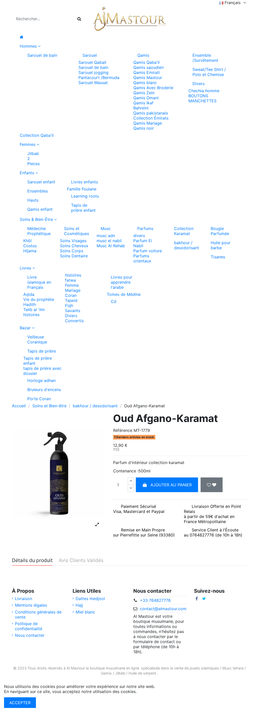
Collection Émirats (150, 118)
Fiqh (69, 305)
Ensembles (37, 191)
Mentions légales (31, 605)
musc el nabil (109, 240)
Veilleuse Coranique (37, 339)
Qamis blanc (145, 82)
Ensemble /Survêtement (205, 58)
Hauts (32, 200)
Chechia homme (203, 90)
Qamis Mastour (147, 77)
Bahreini (140, 107)
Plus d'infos (149, 691)
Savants (72, 310)
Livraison (23, 598)
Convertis (74, 320)
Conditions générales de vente (38, 614)
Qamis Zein (144, 92)
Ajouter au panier (171, 484)
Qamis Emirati (146, 72)
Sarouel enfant (41, 181)
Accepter (20, 702)
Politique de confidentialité (28, 626)
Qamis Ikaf (143, 102)
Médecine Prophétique (39, 231)
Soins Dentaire (74, 255)
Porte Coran (39, 398)
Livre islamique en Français (39, 282)
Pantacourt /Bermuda (98, 77)
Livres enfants (84, 181)
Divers (198, 83)
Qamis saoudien (148, 67)
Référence (122, 430)
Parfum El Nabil (142, 243)
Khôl (27, 240)
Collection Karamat (183, 231)
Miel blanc (85, 611)
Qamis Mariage (147, 123)
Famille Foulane (81, 188)
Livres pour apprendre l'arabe (121, 282)
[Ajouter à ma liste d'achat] (212, 484)
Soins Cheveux (74, 245)
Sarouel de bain (42, 55)
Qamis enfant (40, 209)
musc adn (106, 235)
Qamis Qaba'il (146, 62)
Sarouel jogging (93, 72)
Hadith (29, 304)
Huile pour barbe (220, 245)
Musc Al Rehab (111, 245)
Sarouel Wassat (93, 82)
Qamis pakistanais (150, 113)
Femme (72, 285)
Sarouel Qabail (92, 62)
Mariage (72, 290)
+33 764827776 (155, 600)
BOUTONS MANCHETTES (202, 98)
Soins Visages (73, 240)
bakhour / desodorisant (186, 245)
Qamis (143, 55)
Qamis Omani (146, 97)
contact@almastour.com (163, 608)
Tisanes (218, 256)
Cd (113, 301)
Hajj (79, 605)
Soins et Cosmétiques (76, 231)
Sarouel (89, 55)
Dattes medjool (90, 598)
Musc (106, 228)
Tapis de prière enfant (83, 208)
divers (139, 235)
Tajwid (71, 300)
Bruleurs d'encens (44, 389)
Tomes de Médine (124, 294)
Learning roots (85, 196)
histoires (31, 314)
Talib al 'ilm (34, 309)
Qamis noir (143, 128)
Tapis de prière (41, 351)
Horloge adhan (41, 380)
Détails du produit (32, 560)
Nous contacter (30, 635)
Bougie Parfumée (220, 231)
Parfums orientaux (142, 258)
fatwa (70, 280)
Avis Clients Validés (81, 560)
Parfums (145, 228)
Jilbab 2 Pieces (32, 158)
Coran (71, 295)
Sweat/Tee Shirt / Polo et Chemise (209, 72)
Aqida (28, 294)
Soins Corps (71, 250)
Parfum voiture (147, 250)
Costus (30, 245)
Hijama (29, 250)
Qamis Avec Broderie (153, 87)
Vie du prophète (38, 299)
